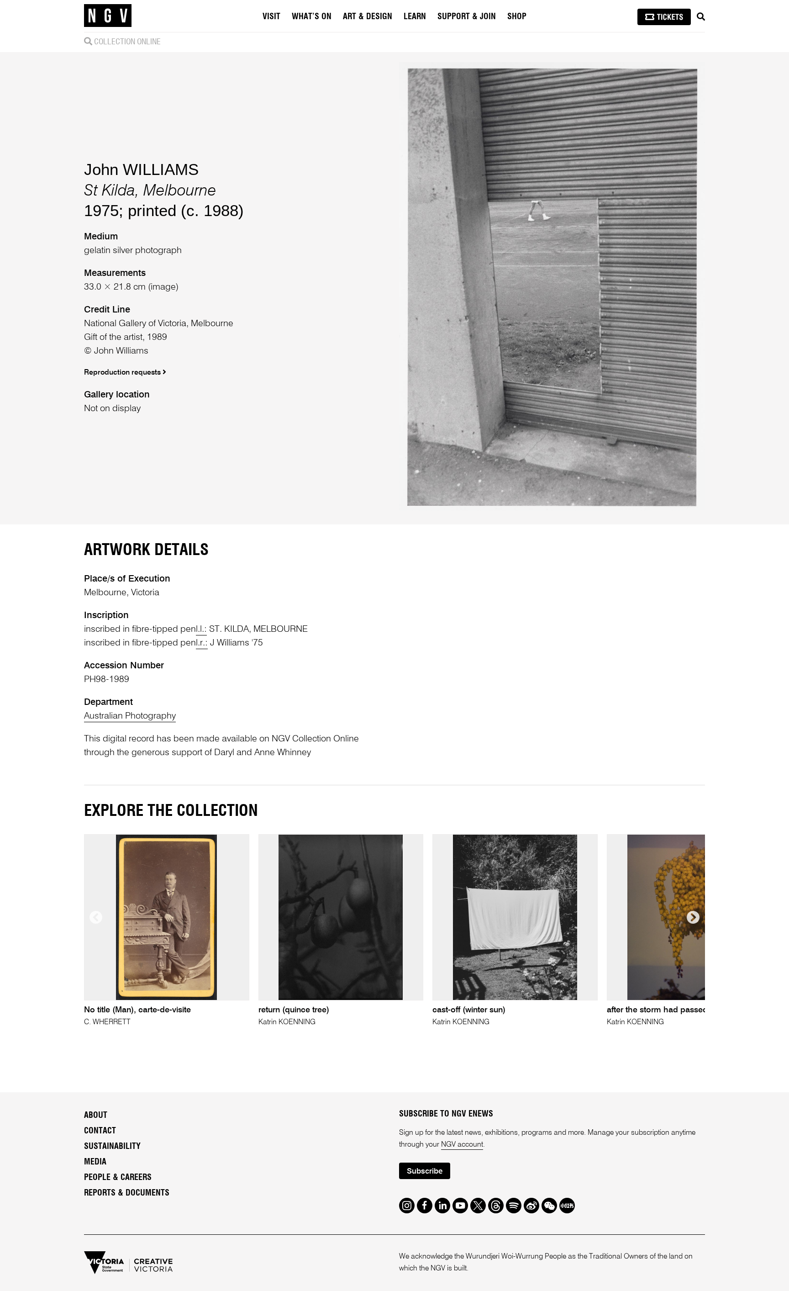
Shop (516, 17)
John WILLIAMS (141, 169)
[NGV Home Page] (108, 16)
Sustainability (112, 1147)
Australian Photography (130, 716)
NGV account (462, 1144)
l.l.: (201, 629)
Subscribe (424, 1171)
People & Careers (118, 1178)
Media (95, 1162)
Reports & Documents (126, 1193)
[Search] (701, 17)
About (95, 1115)
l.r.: (202, 643)
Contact (100, 1131)
